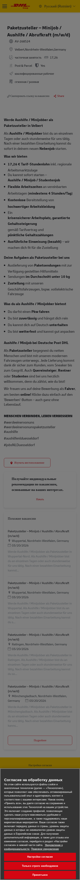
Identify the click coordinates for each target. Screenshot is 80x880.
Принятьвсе (40, 874)
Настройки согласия (40, 856)
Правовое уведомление (45, 849)
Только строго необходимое (40, 865)
